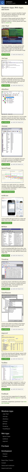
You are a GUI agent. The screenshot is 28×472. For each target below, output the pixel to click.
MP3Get (5, 424)
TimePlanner (6, 429)
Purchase (5, 446)
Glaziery (5, 454)
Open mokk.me (7, 223)
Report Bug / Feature (7, 460)
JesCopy (5, 416)
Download (6, 54)
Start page (2, 2)
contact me (8, 22)
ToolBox (5, 456)
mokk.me (5, 439)
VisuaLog (5, 426)
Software (9, 2)
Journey (5, 421)
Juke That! (6, 414)
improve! (17, 397)
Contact (3, 463)
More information (17, 54)
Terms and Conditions (7, 465)
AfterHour (5, 419)
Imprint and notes (6, 468)
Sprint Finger (6, 436)
